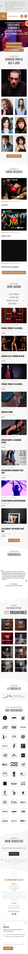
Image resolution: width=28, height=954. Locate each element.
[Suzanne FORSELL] (7, 125)
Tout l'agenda (14, 540)
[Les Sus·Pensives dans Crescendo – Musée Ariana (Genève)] (14, 488)
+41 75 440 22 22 (14, 906)
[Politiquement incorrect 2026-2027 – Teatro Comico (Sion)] (14, 457)
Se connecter (21, 16)
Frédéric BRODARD (14, 232)
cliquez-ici (11, 10)
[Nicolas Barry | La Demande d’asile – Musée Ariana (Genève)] (14, 427)
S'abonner (14, 854)
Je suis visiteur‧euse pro (14, 46)
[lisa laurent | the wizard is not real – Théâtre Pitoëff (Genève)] (14, 516)
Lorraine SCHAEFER (14, 201)
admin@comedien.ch (14, 908)
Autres (3, 505)
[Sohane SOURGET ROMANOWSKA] (21, 125)
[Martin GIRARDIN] (14, 83)
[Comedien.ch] (13, 16)
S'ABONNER (8, 948)
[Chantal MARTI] (7, 107)
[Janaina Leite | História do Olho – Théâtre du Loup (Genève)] (14, 343)
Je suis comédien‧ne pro (14, 43)
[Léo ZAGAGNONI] (7, 143)
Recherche (26, 16)
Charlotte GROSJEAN (14, 263)
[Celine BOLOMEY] (21, 107)
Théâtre (3, 333)
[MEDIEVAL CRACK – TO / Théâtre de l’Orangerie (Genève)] (14, 399)
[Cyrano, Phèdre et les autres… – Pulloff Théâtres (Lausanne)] (14, 315)
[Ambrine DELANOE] (21, 143)
